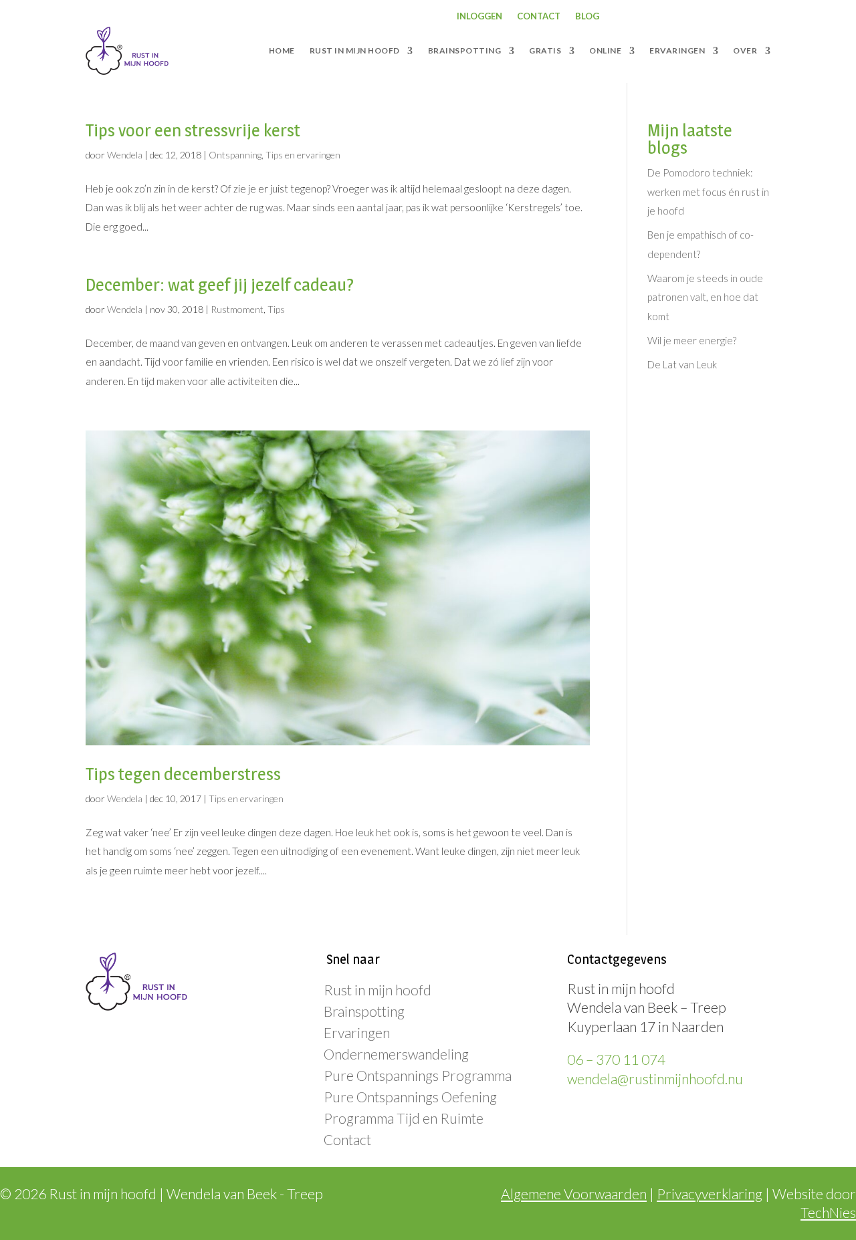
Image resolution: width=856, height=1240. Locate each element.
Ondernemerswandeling (396, 1053)
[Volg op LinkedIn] (711, 16)
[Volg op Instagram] (685, 16)
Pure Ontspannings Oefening (410, 1096)
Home (282, 50)
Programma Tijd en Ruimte (404, 1118)
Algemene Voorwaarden (574, 1193)
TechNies (828, 1212)
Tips (276, 309)
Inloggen (479, 16)
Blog (587, 16)
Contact (538, 16)
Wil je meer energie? (691, 340)
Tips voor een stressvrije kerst (193, 130)
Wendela (124, 154)
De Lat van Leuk (682, 364)
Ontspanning (235, 154)
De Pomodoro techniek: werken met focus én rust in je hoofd (708, 191)
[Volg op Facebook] (658, 16)
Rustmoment (237, 309)
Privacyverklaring (709, 1193)
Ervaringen (357, 1032)
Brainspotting (364, 1011)
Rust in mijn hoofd (377, 989)
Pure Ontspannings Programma (418, 1075)
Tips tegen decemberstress (183, 773)
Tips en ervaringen (302, 154)
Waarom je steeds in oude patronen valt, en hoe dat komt (705, 297)
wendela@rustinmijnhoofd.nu (655, 1078)
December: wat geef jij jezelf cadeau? (220, 284)
